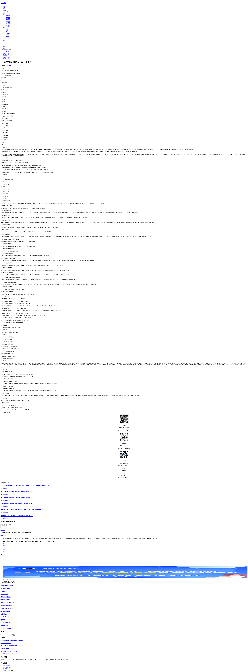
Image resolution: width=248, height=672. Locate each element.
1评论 (10, 65)
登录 (4, 40)
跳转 (4, 551)
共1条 (4, 543)
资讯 (4, 48)
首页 (4, 46)
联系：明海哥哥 (6, 665)
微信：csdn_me (6, 667)
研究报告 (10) (6, 53)
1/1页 (4, 549)
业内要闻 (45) (6, 54)
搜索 (2, 38)
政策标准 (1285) (6, 57)
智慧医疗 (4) (6, 58)
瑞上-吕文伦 (4, 535)
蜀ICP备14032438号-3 (18, 670)
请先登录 (3, 530)
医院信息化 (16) (6, 55)
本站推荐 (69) (6, 51)
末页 (4, 547)
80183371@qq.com (7, 668)
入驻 (2, 44)
